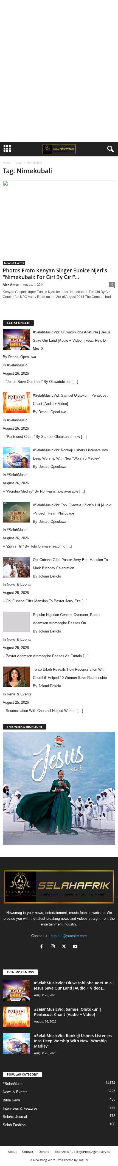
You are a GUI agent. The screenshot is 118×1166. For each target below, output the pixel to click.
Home (6, 162)
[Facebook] (42, 947)
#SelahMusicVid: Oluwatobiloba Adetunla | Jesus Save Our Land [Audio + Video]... (74, 985)
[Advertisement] (59, 9)
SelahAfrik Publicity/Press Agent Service (82, 1152)
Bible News (12, 1100)
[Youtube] (76, 947)
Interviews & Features (20, 1108)
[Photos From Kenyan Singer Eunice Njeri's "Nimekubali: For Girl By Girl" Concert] (59, 223)
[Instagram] (54, 947)
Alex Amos (11, 284)
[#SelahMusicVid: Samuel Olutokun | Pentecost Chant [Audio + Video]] (16, 1017)
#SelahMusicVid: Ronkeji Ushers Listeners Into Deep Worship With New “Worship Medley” (73, 1041)
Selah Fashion (14, 1125)
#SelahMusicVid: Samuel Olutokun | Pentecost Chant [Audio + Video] (68, 1012)
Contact (27, 1152)
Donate (44, 1152)
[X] (65, 947)
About (12, 1152)
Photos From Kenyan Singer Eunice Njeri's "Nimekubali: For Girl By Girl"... (55, 274)
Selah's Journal (15, 1117)
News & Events (14, 263)
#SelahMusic (17, 365)
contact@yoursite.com (69, 936)
